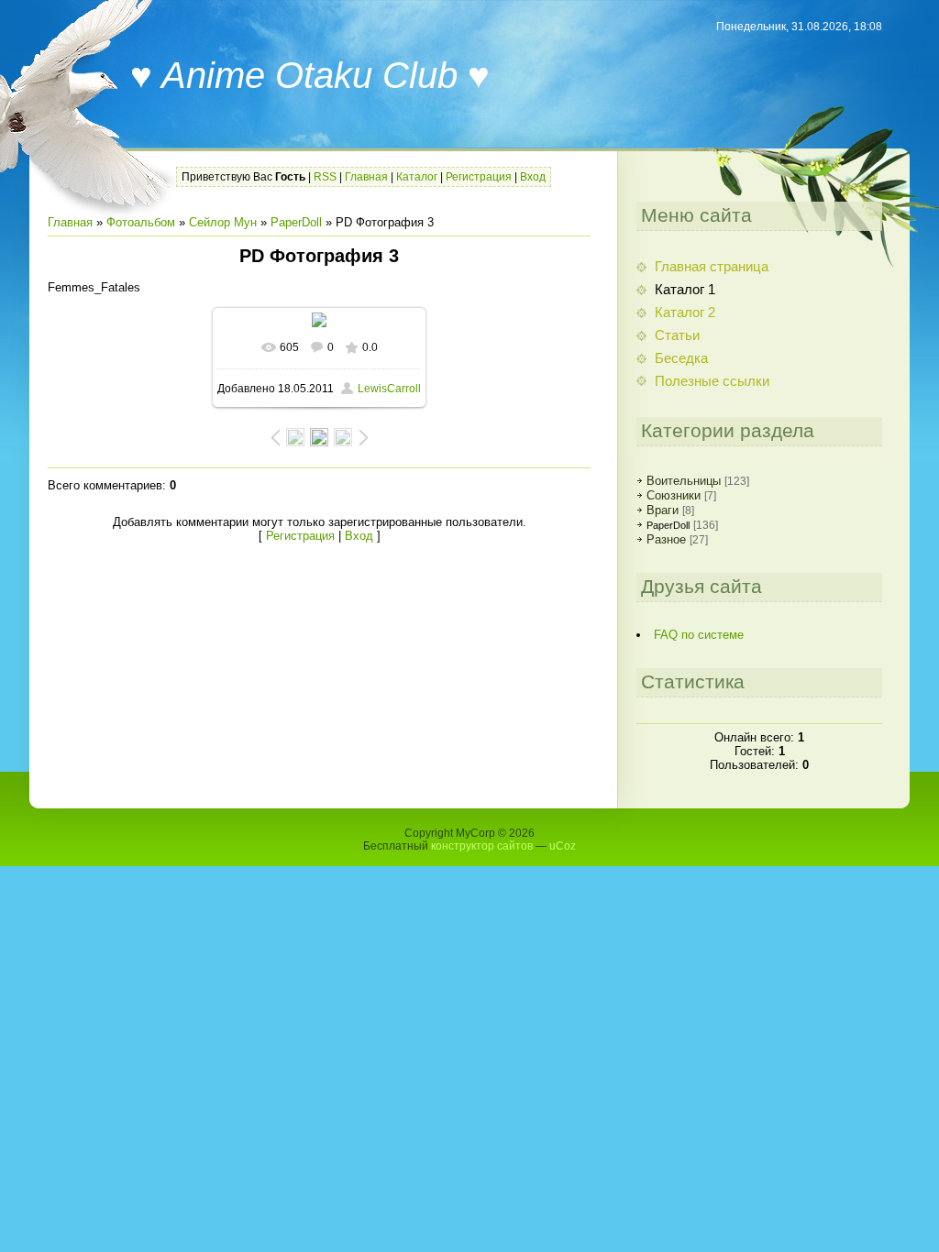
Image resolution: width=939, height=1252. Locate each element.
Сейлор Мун (223, 222)
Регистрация (479, 176)
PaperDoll (296, 222)
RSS (325, 176)
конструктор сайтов (482, 846)
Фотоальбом (140, 222)
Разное (666, 539)
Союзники (673, 495)
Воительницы (683, 481)
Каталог (416, 176)
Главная (366, 176)
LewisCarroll (389, 388)
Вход (533, 176)
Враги (662, 510)
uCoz (562, 846)
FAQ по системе (699, 635)
